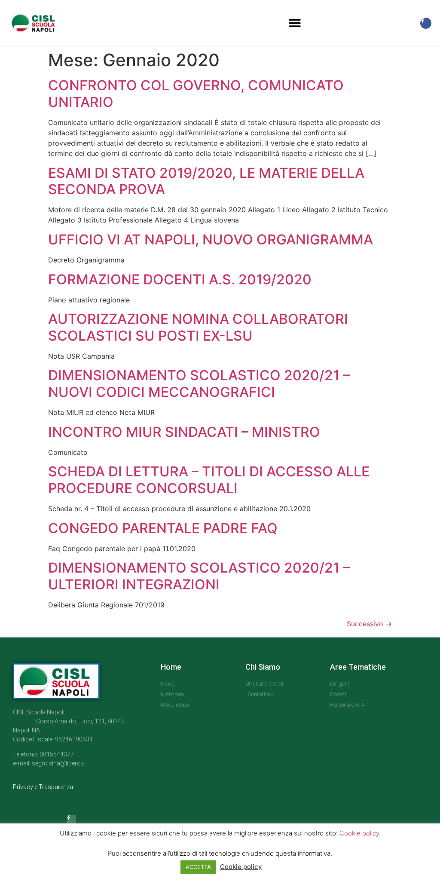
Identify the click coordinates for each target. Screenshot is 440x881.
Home (171, 666)
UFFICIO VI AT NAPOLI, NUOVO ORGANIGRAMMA (210, 239)
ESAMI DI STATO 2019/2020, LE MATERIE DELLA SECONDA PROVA (206, 181)
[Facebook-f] (425, 23)
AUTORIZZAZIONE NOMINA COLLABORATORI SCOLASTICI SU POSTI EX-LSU (198, 327)
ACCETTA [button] (198, 866)
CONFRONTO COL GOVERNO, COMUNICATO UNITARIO (196, 93)
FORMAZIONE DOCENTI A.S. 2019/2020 (180, 279)
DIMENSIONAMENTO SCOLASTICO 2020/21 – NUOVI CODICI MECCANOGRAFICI (199, 383)
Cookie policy (359, 833)
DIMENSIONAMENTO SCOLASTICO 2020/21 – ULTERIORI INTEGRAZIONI (199, 575)
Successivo (369, 623)
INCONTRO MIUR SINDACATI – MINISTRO (184, 432)
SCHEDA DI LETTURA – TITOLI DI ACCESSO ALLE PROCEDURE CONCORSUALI (209, 479)
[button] (295, 23)
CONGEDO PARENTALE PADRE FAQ (163, 528)
